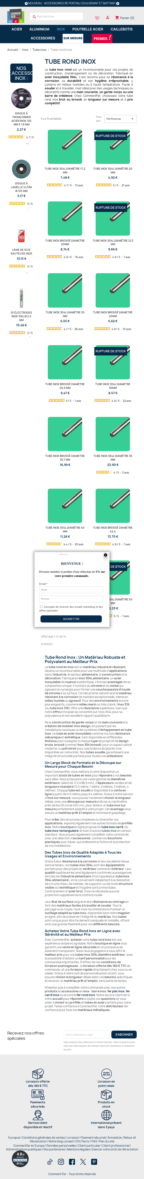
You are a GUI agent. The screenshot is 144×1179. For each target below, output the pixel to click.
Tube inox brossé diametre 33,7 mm (65, 457)
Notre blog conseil (61, 1141)
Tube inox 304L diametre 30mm (112, 386)
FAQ (94, 1141)
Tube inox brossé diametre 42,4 (113, 529)
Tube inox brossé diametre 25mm (113, 314)
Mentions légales (78, 1149)
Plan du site (106, 1141)
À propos (14, 1138)
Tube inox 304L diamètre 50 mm (112, 601)
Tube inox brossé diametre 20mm (65, 242)
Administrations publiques (24, 1149)
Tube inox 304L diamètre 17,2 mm (65, 170)
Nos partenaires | (55, 1149)
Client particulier (89, 1146)
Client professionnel (115, 1146)
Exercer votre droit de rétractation (115, 1149)
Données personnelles (61, 1146)
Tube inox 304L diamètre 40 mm (65, 529)
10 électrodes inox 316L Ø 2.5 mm (21, 316)
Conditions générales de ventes (43, 1138)
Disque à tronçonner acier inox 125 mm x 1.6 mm (21, 119)
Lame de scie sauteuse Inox (21, 251)
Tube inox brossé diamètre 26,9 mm (65, 386)
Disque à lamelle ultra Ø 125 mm (21, 187)
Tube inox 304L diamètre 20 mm (112, 170)
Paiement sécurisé (93, 1138)
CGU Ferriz (82, 1141)
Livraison (73, 1138)
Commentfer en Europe (29, 1146)
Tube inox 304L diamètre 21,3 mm (113, 242)
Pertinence (120, 119)
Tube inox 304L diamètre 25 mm (65, 314)
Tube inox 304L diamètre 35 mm (112, 457)
